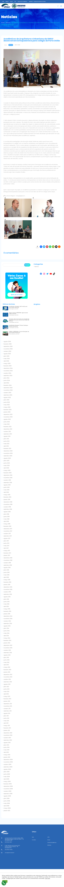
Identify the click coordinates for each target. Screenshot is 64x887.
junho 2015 (6, 601)
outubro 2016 (7, 563)
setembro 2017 (8, 536)
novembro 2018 (8, 504)
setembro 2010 (8, 740)
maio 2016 (6, 575)
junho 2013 (6, 660)
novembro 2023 (8, 390)
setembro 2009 (8, 767)
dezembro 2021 (8, 429)
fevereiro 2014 (7, 640)
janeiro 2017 (7, 555)
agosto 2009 (7, 769)
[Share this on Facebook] (41, 246)
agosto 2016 (7, 567)
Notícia (37, 266)
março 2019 (7, 495)
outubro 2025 (7, 351)
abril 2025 (6, 361)
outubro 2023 (7, 392)
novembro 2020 (8, 453)
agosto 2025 (7, 353)
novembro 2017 (8, 531)
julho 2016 (6, 570)
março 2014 (7, 638)
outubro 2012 (7, 679)
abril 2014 (6, 635)
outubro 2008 (7, 791)
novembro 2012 (8, 677)
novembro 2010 (8, 735)
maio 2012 (6, 691)
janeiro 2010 (7, 757)
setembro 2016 (8, 565)
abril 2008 (6, 806)
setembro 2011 (7, 711)
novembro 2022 (8, 417)
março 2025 (7, 363)
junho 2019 (6, 487)
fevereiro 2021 (7, 448)
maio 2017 (6, 545)
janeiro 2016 (7, 584)
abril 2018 (6, 521)
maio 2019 (6, 490)
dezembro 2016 (8, 558)
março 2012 (7, 696)
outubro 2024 (7, 373)
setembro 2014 (8, 623)
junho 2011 (6, 718)
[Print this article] (53, 246)
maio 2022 (7, 424)
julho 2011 (6, 716)
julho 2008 (6, 798)
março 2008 (7, 808)
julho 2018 (6, 514)
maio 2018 (6, 519)
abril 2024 (6, 383)
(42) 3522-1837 (8, 842)
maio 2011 (6, 721)
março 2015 (7, 609)
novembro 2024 (8, 371)
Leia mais (47, 878)
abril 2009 (6, 779)
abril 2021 (6, 446)
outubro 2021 (7, 431)
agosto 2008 (7, 796)
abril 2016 (6, 577)
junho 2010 (6, 747)
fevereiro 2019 (7, 497)
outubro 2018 (7, 507)
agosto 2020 (7, 458)
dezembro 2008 (8, 786)
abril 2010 (6, 752)
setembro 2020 (8, 456)
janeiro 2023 (7, 412)
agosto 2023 (7, 397)
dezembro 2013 (8, 645)
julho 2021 (6, 439)
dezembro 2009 (8, 759)
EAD (3, 1)
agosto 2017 (7, 538)
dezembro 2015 (8, 587)
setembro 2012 (8, 682)
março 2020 (7, 470)
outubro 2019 (7, 480)
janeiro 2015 (7, 614)
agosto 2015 (7, 597)
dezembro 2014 (8, 616)
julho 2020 (6, 460)
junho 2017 (6, 543)
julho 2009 (6, 771)
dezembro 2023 (8, 387)
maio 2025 (7, 358)
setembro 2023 (8, 395)
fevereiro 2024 (7, 385)
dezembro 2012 (8, 674)
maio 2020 (7, 465)
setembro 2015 (8, 594)
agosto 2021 (7, 436)
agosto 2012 (7, 684)
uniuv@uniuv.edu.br (9, 852)
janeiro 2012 (7, 701)
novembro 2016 (8, 560)
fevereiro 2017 (7, 553)
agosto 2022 (7, 419)
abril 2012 (6, 694)
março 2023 (7, 407)
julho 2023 (6, 400)
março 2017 (7, 550)
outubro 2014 (7, 621)
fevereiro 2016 (7, 582)
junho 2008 (7, 801)
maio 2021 (6, 443)
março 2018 (7, 524)
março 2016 (7, 579)
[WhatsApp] (50, 246)
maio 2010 (6, 750)
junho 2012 (6, 689)
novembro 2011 (8, 706)
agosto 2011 (7, 713)
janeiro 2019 (7, 499)
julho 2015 (6, 599)
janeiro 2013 (7, 672)
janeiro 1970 (7, 810)
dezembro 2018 (8, 502)
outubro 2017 (7, 533)
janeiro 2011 (7, 730)
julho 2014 (6, 628)
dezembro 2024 (8, 368)
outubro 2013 (7, 650)
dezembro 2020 (8, 451)
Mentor (7, 1)
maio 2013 (6, 662)
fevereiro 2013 (7, 669)
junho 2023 (7, 402)
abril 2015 (6, 606)
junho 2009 (7, 774)
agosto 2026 (7, 341)
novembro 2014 (8, 618)
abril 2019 (6, 492)
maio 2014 (6, 633)
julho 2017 (6, 541)
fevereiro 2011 (7, 728)
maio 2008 (7, 803)
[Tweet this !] (44, 246)
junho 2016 (6, 572)
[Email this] (56, 246)
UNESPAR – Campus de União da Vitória (37, 1)
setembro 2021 (8, 434)
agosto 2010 (7, 742)
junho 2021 (6, 441)
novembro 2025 (8, 349)
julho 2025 (6, 356)
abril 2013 (6, 665)
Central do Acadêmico (22, 1)
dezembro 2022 (8, 414)
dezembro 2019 (8, 475)
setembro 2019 (8, 482)
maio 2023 (7, 405)
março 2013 (7, 667)
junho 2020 (7, 463)
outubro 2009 (7, 764)
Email (11, 1)
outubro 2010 (7, 737)
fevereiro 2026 (7, 344)
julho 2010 (6, 745)
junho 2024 (7, 380)
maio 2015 (6, 604)
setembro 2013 (8, 652)
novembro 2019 (8, 477)
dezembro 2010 (8, 733)
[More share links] (59, 246)
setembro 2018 (8, 509)
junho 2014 (6, 631)
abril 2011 (6, 723)
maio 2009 (7, 776)
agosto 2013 (7, 655)
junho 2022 (7, 422)
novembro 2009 (8, 762)
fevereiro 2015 (7, 611)
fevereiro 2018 (7, 526)
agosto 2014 (7, 626)
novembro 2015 (8, 589)
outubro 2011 (7, 708)
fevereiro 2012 (7, 699)
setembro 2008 (8, 793)
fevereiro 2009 (8, 784)
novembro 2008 (8, 789)
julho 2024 (6, 378)
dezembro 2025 (8, 346)
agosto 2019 (7, 485)
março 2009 (7, 781)
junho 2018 (6, 516)
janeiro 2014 (7, 643)
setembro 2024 (8, 375)
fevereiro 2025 (7, 366)
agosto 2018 (7, 511)
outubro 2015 (7, 592)
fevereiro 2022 (7, 426)
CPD (15, 1)
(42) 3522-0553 (8, 849)
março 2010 (7, 755)
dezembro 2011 (8, 703)
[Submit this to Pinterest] (47, 246)
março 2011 (7, 725)
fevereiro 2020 (7, 473)
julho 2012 (6, 686)
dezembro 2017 (8, 529)
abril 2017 (6, 548)
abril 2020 (6, 468)
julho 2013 (6, 657)
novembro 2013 (8, 648)
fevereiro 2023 (7, 409)
